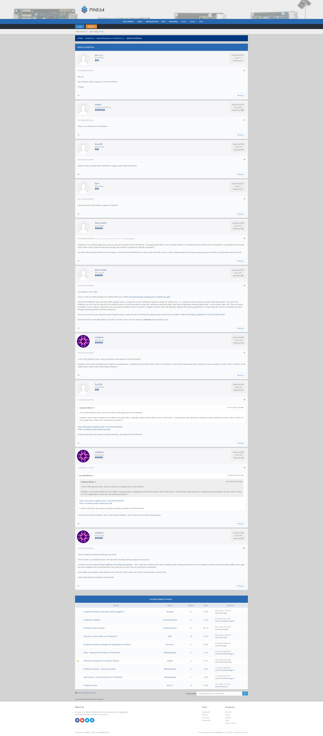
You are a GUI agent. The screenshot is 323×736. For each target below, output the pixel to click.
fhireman (170, 644)
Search (192, 21)
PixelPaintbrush (170, 628)
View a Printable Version (87, 693)
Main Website (128, 21)
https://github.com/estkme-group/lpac (116, 564)
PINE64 (80, 38)
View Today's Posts (96, 31)
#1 (244, 70)
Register (91, 26)
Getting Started (152, 21)
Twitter (205, 715)
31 (191, 628)
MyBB (86, 732)
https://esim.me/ (130, 166)
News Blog (173, 21)
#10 (244, 548)
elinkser (225, 629)
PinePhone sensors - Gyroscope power (100, 669)
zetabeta (99, 337)
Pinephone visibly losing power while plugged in (104, 611)
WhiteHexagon (170, 652)
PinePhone (90, 38)
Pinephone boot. (90, 685)
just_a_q (99, 54)
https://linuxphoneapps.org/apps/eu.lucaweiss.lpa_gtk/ (147, 297)
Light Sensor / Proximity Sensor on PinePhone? (103, 677)
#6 (244, 285)
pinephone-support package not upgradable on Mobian (107, 644)
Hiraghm (170, 611)
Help (201, 21)
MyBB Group (104, 732)
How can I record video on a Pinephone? (100, 636)
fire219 (245, 732)
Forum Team (230, 723)
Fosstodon (206, 720)
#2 (244, 120)
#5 (244, 238)
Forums (228, 712)
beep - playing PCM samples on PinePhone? (102, 652)
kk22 (170, 636)
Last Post (218, 613)
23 (191, 636)
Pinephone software (92, 620)
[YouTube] (82, 720)
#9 (244, 467)
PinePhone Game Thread (94, 628)
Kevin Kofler (101, 222)
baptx (225, 613)
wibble (98, 104)
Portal (183, 21)
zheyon (170, 661)
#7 (244, 353)
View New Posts (81, 31)
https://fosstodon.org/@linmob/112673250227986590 (100, 427)
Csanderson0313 (170, 620)
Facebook (206, 712)
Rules (140, 21)
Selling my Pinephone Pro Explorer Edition (101, 661)
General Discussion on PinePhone (109, 38)
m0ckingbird (217, 732)
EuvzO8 (98, 144)
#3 (244, 159)
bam (97, 183)
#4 (244, 199)
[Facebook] (77, 720)
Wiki (163, 21)
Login (80, 26)
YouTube (205, 717)
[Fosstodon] (92, 720)
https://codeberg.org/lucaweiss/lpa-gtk (94, 429)
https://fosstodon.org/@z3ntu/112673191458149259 (203, 314)
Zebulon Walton (229, 621)
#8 (244, 400)
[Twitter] (87, 720)
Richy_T (170, 685)
